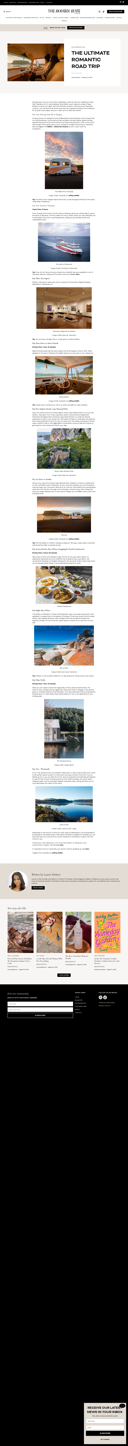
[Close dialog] (122, 1406)
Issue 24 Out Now (57, 28)
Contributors (34, 2)
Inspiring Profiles (31, 17)
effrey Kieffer (58, 853)
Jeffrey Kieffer (73, 195)
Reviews (100, 17)
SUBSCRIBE (40, 1015)
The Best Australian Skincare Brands (76, 957)
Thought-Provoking (14, 17)
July (46, 28)
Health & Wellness (60, 17)
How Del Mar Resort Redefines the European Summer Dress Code (19, 960)
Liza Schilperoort (12, 969)
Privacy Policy (104, 1006)
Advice (119, 17)
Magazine (12, 2)
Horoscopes (110, 17)
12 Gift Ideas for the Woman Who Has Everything (49, 959)
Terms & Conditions (107, 1002)
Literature (74, 17)
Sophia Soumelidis (99, 969)
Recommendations (87, 17)
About (42, 2)
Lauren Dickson (76, 77)
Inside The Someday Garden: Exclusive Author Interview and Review (106, 960)
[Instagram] (121, 2)
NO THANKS (105, 1439)
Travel (64, 21)
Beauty (49, 17)
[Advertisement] (18, 129)
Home (6, 2)
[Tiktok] (123, 2)
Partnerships (22, 2)
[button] (64, 975)
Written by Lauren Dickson (46, 874)
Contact (49, 2)
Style (42, 17)
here (61, 845)
